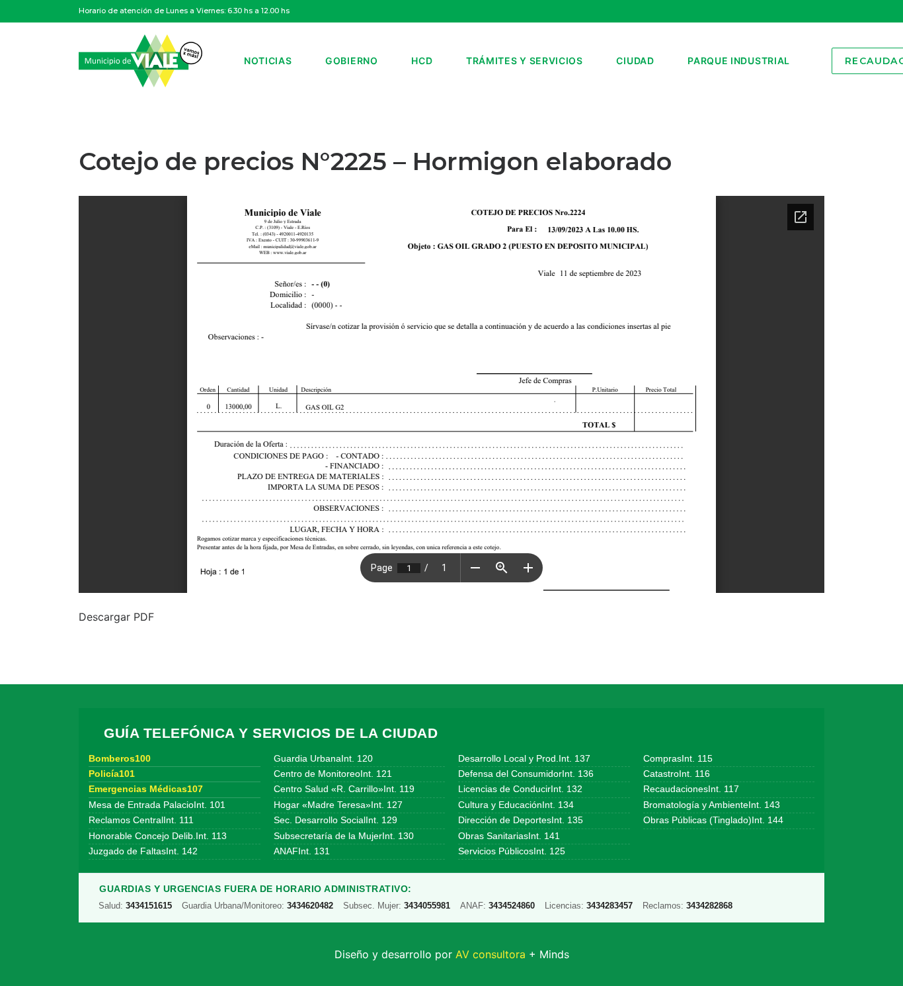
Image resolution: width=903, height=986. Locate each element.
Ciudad (635, 60)
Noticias (268, 60)
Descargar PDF (116, 616)
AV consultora (490, 954)
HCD (421, 60)
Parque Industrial (738, 60)
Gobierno (351, 60)
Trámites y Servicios (524, 60)
